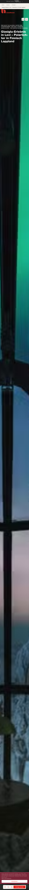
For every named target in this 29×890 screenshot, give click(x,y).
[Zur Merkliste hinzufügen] (26, 19)
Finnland (13, 4)
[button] (8, 887)
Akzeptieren (14, 881)
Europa (8, 4)
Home (3, 4)
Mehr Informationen (6, 878)
